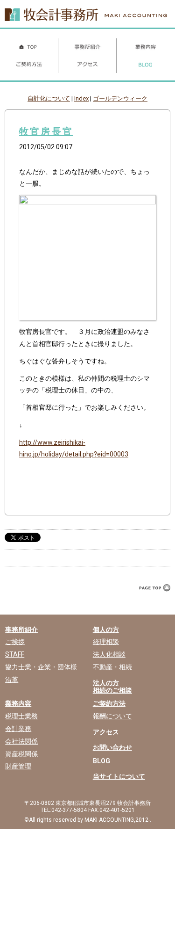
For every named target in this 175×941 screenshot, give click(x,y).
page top (152, 596)
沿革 (11, 679)
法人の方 (106, 683)
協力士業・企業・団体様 (41, 667)
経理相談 (106, 641)
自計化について (49, 98)
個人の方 (106, 629)
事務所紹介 (21, 629)
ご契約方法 (109, 703)
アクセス (106, 732)
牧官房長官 (46, 131)
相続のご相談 (112, 690)
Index (81, 98)
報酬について (112, 716)
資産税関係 (21, 754)
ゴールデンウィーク (120, 98)
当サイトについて (119, 776)
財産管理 (18, 766)
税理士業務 (21, 716)
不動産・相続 (112, 667)
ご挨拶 (15, 641)
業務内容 (18, 703)
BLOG (101, 761)
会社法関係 (21, 741)
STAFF (14, 654)
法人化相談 (109, 654)
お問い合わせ (112, 747)
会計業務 (18, 728)
